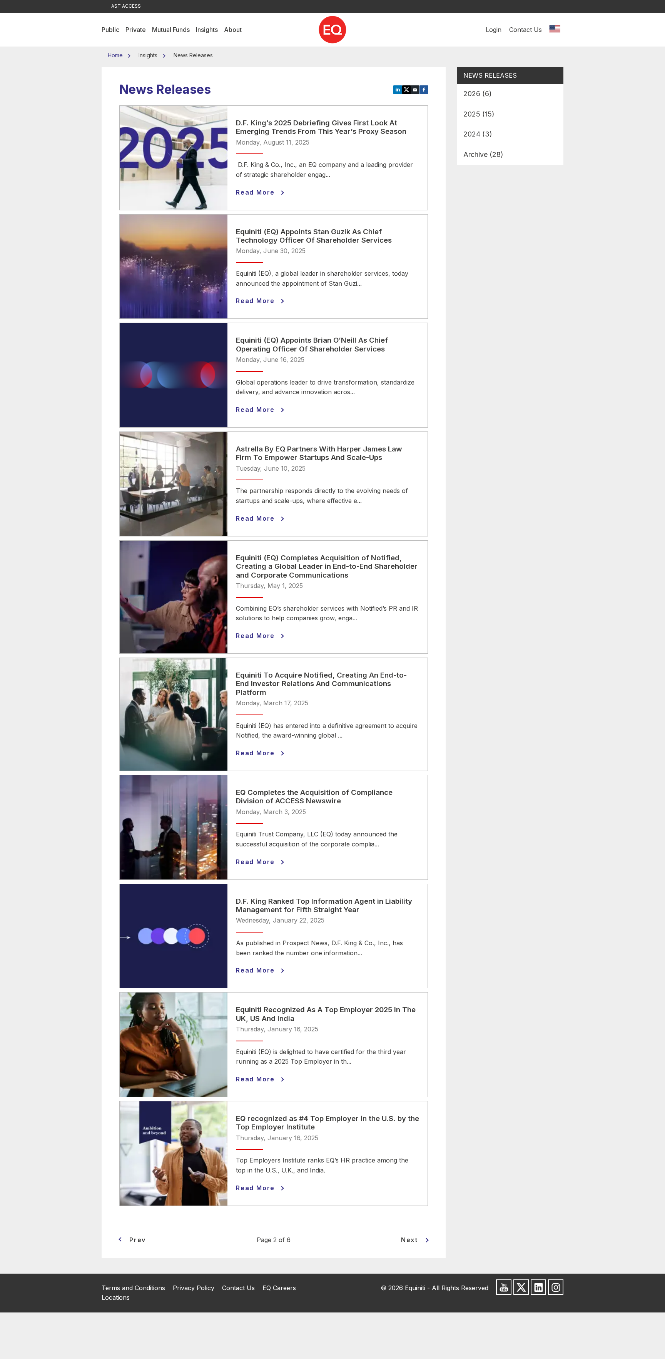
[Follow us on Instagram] (555, 1287)
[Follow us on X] (521, 1287)
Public (110, 29)
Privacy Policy (193, 1288)
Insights (207, 29)
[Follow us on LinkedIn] (538, 1287)
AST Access (126, 6)
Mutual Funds (171, 29)
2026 (477, 94)
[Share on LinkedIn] (397, 89)
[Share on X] (406, 89)
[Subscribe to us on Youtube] (503, 1287)
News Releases (490, 75)
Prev (137, 1240)
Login (493, 29)
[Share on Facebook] (423, 89)
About (233, 29)
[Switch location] (554, 30)
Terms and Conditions (133, 1288)
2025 (479, 114)
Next (409, 1240)
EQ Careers (279, 1288)
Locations (116, 1297)
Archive (483, 154)
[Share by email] (415, 89)
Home (116, 55)
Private (135, 29)
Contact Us (525, 29)
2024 (477, 134)
